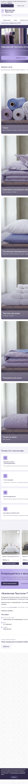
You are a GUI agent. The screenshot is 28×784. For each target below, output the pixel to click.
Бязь (4, 130)
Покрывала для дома (12, 378)
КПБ (4, 439)
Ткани (15, 20)
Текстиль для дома (11, 313)
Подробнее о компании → (7, 610)
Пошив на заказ (7, 20)
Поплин (14, 130)
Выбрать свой (20, 5)
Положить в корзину (11, 563)
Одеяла (22, 254)
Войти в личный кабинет (10, 583)
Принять (14, 777)
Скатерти (11, 315)
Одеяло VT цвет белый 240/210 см (10, 556)
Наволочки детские (14, 254)
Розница (8, 439)
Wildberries (6, 646)
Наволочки (5, 254)
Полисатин (9, 130)
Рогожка (19, 130)
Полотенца (5, 315)
